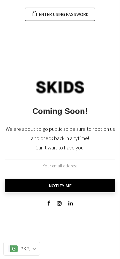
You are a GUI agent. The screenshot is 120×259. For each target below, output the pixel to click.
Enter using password (63, 14)
